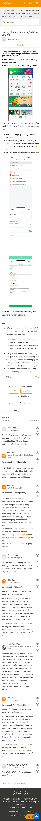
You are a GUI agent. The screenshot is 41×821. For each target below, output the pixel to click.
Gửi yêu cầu (28, 403)
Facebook (3, 377)
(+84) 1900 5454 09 (24, 807)
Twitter (6, 377)
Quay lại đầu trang (9, 411)
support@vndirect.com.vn (17, 535)
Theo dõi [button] (20, 45)
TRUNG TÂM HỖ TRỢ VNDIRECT (13, 10)
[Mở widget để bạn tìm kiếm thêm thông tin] (32, 817)
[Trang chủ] (7, 4)
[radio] (14, 391)
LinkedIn (9, 377)
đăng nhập (10, 783)
